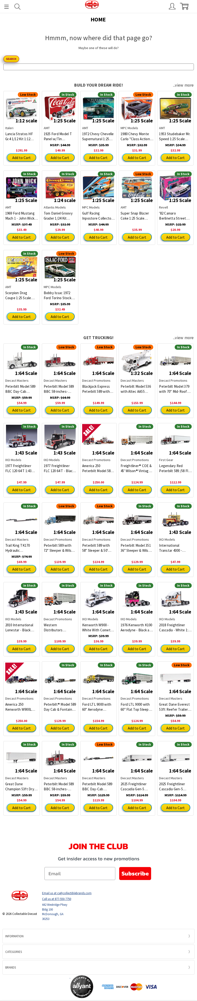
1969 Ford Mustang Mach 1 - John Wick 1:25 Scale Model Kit (20, 216)
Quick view (21, 104)
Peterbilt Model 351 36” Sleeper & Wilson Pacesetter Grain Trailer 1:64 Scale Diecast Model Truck (136, 548)
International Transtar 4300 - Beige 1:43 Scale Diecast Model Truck (175, 548)
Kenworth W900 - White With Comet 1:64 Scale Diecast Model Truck (96, 628)
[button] (51, 987)
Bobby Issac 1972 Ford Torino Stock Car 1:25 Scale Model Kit (59, 295)
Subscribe (135, 873)
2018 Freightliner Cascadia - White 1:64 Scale (175, 628)
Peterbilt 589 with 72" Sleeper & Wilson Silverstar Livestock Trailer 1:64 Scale (59, 548)
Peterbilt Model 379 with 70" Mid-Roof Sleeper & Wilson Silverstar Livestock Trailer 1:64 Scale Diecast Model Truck (175, 389)
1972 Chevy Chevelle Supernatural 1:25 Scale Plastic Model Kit (98, 136)
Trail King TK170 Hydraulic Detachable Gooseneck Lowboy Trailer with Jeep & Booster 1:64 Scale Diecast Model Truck (21, 548)
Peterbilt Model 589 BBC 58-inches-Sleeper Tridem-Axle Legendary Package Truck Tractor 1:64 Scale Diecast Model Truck (59, 389)
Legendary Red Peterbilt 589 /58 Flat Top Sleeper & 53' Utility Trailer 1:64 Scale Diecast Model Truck (175, 468)
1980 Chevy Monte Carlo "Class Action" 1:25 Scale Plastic (136, 136)
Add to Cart (21, 157)
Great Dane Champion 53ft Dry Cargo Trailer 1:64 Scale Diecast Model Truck (21, 787)
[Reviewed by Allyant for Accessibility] (82, 987)
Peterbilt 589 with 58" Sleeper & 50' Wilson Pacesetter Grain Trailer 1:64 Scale (96, 548)
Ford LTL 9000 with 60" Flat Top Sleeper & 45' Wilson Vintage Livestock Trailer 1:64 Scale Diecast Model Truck (137, 707)
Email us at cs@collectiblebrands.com (67, 893)
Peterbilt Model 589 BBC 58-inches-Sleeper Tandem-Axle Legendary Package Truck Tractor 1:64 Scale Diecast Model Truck (59, 787)
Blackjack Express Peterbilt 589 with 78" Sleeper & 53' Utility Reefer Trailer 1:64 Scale (98, 389)
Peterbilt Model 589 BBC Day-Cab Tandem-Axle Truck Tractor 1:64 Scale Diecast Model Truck (21, 389)
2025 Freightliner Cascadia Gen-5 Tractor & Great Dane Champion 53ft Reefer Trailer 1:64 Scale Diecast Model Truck (136, 787)
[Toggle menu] (4, 6)
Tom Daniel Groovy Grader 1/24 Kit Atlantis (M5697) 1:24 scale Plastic (59, 216)
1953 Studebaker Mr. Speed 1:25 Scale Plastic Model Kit (174, 136)
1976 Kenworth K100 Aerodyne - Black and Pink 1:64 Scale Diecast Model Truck (137, 628)
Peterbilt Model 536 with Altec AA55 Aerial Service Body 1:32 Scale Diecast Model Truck (136, 389)
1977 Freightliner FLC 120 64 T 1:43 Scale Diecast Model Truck (21, 468)
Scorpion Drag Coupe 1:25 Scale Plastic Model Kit (18, 295)
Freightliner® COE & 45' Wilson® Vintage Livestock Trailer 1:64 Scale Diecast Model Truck (137, 468)
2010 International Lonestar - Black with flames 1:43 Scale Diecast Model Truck (21, 628)
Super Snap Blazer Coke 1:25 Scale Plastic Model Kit (135, 216)
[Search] (17, 6)
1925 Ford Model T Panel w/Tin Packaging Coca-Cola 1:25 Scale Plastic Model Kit (60, 136)
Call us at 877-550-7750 (56, 899)
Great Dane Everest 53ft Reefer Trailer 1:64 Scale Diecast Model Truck (174, 707)
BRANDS (10, 967)
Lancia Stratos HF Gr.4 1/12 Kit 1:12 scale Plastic (19, 136)
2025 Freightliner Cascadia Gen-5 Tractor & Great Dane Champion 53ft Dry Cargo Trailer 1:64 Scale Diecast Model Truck (175, 787)
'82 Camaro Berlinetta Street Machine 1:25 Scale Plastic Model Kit (173, 216)
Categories (13, 952)
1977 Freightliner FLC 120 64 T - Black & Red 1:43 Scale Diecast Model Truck (59, 468)
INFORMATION (14, 936)
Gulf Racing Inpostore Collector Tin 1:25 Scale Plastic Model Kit (98, 216)
